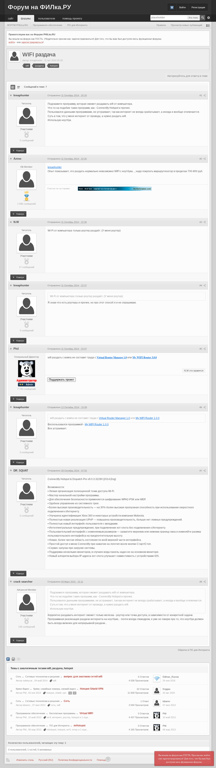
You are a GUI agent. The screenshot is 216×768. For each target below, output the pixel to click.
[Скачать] (18, 659)
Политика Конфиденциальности (75, 760)
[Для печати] (13, 659)
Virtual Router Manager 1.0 (112, 357)
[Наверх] (108, 759)
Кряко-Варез (22, 689)
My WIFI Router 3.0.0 (144, 357)
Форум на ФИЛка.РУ (39, 7)
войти (12, 42)
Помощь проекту (72, 18)
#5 (201, 349)
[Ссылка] (115, 188)
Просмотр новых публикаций (186, 25)
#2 (201, 159)
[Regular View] (13, 87)
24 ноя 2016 (169, 680)
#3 (201, 222)
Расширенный (208, 17)
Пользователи (46, 18)
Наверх (20, 150)
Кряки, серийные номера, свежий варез (54, 689)
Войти (182, 7)
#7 (201, 470)
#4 (201, 285)
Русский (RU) (46, 760)
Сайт (11, 18)
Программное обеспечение (30, 713)
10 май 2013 (169, 717)
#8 (201, 581)
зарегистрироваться (32, 42)
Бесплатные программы (62, 713)
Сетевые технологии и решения (42, 676)
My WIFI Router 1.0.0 (147, 418)
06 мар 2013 (169, 729)
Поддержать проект (61, 379)
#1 (201, 95)
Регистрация (198, 7)
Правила (161, 25)
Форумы (26, 18)
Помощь (101, 760)
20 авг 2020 (169, 693)
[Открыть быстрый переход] (208, 25)
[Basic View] (18, 87)
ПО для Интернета (59, 725)
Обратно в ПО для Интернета (194, 650)
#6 (201, 407)
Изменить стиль (25, 760)
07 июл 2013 (169, 705)
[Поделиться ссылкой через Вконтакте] (8, 659)
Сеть (18, 676)
